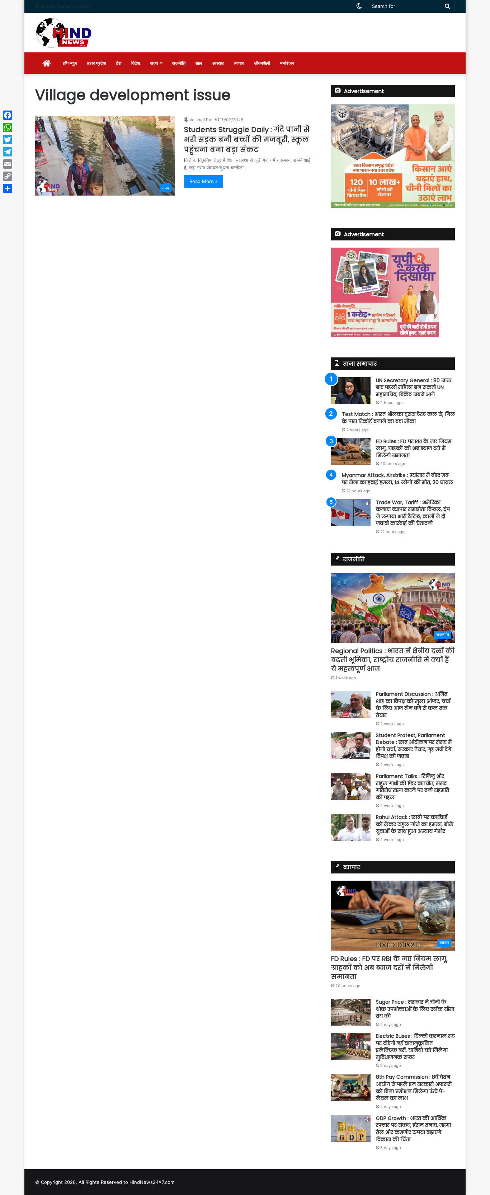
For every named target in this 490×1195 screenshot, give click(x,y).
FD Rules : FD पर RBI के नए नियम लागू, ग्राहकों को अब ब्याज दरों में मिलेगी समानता (413, 448)
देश (118, 63)
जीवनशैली (262, 63)
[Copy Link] (7, 176)
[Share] (7, 188)
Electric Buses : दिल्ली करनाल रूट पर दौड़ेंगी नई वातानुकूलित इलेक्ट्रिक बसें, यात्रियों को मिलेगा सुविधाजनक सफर (415, 1046)
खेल (198, 63)
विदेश (135, 63)
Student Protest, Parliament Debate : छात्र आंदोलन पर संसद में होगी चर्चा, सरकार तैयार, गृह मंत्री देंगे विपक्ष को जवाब (414, 746)
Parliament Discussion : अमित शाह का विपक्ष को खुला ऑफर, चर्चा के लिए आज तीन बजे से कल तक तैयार (413, 704)
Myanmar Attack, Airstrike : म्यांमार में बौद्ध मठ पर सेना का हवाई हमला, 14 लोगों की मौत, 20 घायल (397, 479)
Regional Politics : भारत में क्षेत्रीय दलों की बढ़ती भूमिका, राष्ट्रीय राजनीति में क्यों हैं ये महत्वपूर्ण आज (392, 659)
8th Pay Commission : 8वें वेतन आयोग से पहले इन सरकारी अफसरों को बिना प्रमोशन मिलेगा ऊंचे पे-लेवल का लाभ (414, 1087)
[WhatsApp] (7, 127)
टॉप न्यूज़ (70, 63)
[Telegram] (7, 152)
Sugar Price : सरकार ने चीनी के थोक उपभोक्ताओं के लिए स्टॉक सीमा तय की (415, 1009)
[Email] (7, 164)
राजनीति (178, 63)
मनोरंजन (287, 63)
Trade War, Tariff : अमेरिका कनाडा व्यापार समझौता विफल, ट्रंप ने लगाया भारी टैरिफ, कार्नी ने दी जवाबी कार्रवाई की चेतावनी (413, 513)
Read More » (203, 181)
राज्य (154, 63)
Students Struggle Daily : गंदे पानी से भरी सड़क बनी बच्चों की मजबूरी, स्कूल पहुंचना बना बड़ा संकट (247, 140)
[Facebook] (7, 115)
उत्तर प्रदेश (96, 63)
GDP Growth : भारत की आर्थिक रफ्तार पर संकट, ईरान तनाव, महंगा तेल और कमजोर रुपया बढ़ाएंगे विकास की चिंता (413, 1129)
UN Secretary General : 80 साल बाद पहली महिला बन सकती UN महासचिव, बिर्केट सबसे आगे (413, 387)
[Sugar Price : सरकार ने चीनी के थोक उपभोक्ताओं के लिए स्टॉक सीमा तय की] (351, 1012)
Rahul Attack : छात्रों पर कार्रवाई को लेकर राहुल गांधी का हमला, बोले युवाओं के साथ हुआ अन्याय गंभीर (414, 824)
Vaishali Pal (200, 119)
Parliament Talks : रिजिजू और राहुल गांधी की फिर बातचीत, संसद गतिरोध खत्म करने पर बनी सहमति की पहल (412, 787)
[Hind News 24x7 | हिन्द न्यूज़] (64, 33)
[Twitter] (7, 139)
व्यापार (239, 63)
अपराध (218, 63)
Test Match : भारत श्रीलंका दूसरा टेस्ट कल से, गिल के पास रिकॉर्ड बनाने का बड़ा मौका (398, 418)
